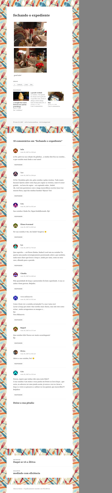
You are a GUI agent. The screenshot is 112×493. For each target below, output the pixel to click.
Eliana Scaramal (26, 224)
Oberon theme (17, 489)
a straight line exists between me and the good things (20, 105)
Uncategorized (45, 122)
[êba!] (56, 96)
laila (22, 149)
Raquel (23, 328)
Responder (18, 165)
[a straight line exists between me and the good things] (21, 96)
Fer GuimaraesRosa (32, 122)
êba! (49, 103)
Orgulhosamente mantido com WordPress (37, 489)
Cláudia (23, 273)
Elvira (22, 351)
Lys (21, 245)
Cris (22, 204)
